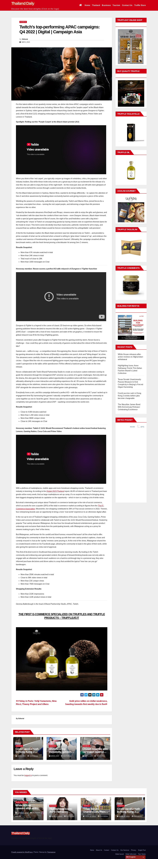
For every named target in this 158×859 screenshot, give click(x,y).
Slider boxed (119, 854)
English (132, 857)
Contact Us (127, 5)
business (23, 22)
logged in (28, 775)
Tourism (116, 5)
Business (106, 5)
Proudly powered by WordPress (22, 852)
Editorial (25, 39)
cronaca (87, 805)
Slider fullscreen (130, 854)
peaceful (53, 805)
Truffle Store (140, 5)
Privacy (133, 850)
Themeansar (51, 852)
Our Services (124, 850)
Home (87, 5)
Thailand (96, 5)
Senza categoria (21, 802)
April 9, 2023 (23, 813)
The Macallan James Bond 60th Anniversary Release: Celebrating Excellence (129, 407)
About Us (99, 850)
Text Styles (142, 854)
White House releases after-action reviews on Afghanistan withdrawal (130, 356)
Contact (106, 850)
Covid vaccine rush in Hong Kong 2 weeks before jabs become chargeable (129, 395)
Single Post (142, 850)
